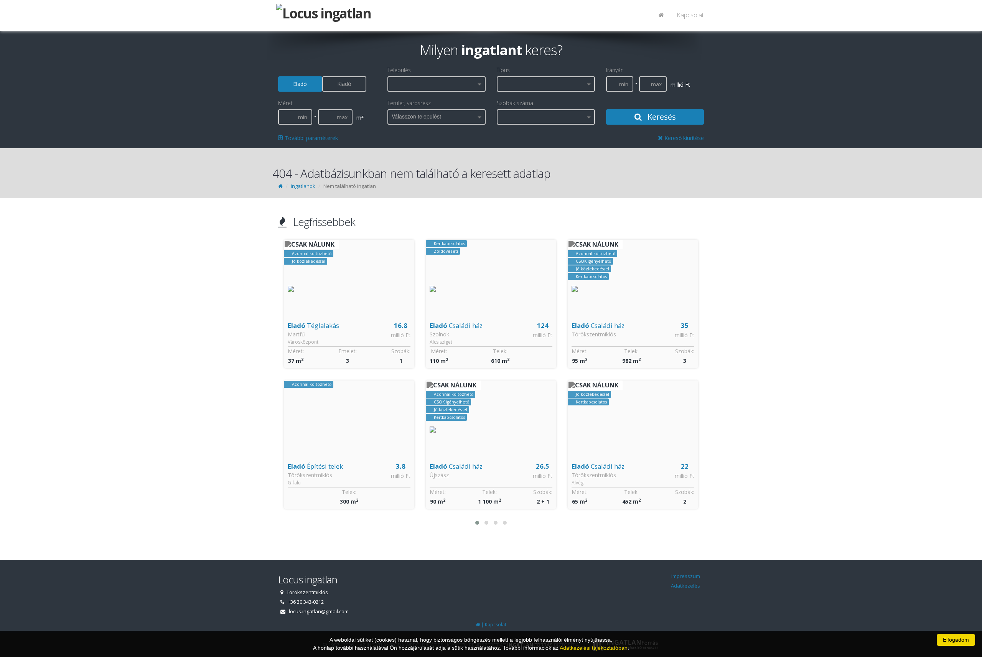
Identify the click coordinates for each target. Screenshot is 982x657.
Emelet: (347, 351)
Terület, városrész (409, 103)
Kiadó (344, 83)
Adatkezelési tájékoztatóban (594, 648)
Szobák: (400, 351)
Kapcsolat (690, 15)
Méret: (296, 351)
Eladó (300, 83)
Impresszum (685, 576)
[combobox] (436, 84)
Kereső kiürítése (683, 138)
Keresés (661, 117)
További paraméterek (310, 138)
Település (399, 70)
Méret (285, 103)
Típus (503, 70)
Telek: (349, 492)
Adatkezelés (685, 585)
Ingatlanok (303, 186)
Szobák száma (515, 103)
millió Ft (400, 335)
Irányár (614, 70)
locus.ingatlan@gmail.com (319, 611)
